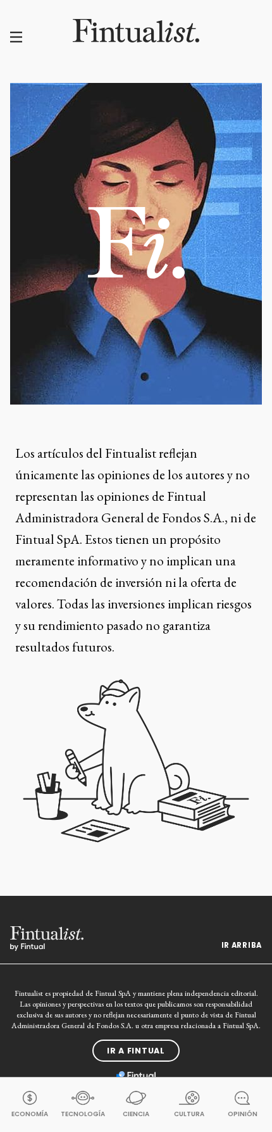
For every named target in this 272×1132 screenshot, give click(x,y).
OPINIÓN (242, 1114)
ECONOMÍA (29, 1114)
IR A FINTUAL (135, 1050)
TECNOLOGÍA (83, 1114)
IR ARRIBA (241, 945)
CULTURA (189, 1114)
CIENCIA (136, 1114)
